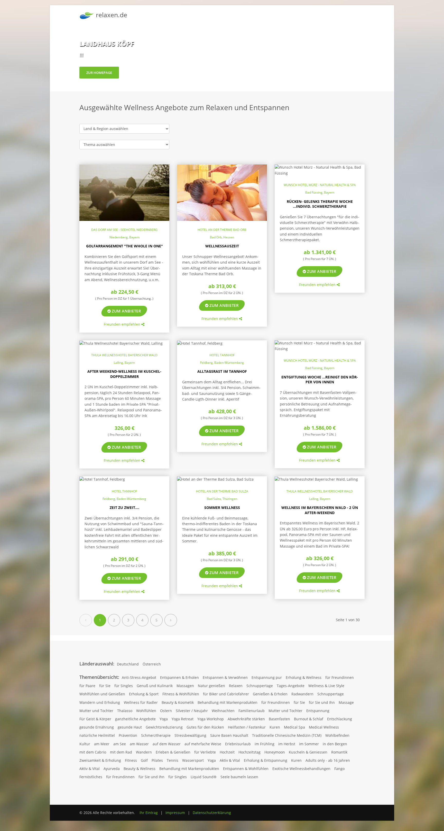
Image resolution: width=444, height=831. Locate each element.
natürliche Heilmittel (97, 735)
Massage (346, 702)
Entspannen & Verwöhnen (225, 677)
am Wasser (139, 743)
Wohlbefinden (337, 735)
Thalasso (124, 710)
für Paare (87, 685)
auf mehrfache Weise (202, 743)
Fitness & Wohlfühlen (180, 693)
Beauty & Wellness (139, 768)
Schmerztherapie (156, 735)
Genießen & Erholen (270, 693)
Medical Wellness (324, 727)
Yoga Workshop (210, 718)
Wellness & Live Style (326, 685)
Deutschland (128, 664)
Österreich (152, 664)
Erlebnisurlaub (238, 743)
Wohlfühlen (146, 710)
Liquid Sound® (204, 776)
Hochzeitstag (249, 752)
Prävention (128, 735)
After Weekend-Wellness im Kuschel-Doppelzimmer (124, 374)
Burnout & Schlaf (308, 718)
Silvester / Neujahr (192, 710)
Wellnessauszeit (222, 246)
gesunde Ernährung (96, 727)
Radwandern (302, 693)
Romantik (339, 752)
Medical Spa (294, 727)
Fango (339, 768)
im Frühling (264, 743)
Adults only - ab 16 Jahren (328, 760)
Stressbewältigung (190, 735)
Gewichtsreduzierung (164, 727)
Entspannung (317, 710)
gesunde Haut (130, 727)
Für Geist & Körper (95, 718)
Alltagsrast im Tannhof (222, 371)
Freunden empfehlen (122, 324)
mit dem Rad (121, 752)
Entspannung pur (267, 677)
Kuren (275, 727)
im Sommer (309, 743)
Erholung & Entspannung (265, 760)
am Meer (101, 743)
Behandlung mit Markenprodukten (227, 702)
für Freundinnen (339, 677)
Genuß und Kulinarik (155, 685)
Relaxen (236, 685)
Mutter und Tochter (96, 710)
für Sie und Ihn (322, 702)
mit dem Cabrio (92, 752)
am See (119, 743)
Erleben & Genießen (173, 752)
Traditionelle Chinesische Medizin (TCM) (286, 735)
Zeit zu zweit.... (124, 507)
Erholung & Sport (144, 693)
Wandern (144, 752)
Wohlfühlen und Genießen (102, 693)
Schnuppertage (259, 685)
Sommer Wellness (222, 507)
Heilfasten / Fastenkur (247, 727)
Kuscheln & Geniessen (308, 752)
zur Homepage (99, 72)
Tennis (172, 760)
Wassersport (193, 760)
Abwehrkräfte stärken (246, 718)
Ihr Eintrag (149, 812)
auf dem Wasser (167, 743)
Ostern (166, 710)
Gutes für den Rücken (205, 727)
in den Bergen (335, 743)
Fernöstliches (90, 776)
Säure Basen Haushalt (229, 735)
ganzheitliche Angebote (135, 718)
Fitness (131, 760)
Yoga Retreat (182, 718)
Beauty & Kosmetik (178, 702)
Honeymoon (274, 752)
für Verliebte (205, 752)
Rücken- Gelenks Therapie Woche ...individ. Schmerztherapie (320, 204)
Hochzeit (227, 752)
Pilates (157, 760)
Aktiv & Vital (230, 760)
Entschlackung (339, 718)
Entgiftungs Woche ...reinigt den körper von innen (319, 380)
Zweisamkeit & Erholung (100, 760)
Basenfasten (279, 718)
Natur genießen (211, 685)
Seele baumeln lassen (239, 776)
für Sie (104, 685)
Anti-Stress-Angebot (139, 677)
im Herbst (286, 743)
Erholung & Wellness (303, 677)
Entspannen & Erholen (179, 677)
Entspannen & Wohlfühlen (246, 768)
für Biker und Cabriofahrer (226, 693)
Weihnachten (223, 710)
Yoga (164, 718)
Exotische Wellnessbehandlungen (301, 768)
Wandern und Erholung (99, 702)
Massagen (185, 685)
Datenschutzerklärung (212, 812)
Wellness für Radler (141, 702)
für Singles (123, 685)
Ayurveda (112, 768)
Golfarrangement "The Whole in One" (124, 246)
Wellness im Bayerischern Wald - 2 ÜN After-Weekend (319, 510)
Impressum (175, 812)
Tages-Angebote (290, 685)
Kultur (84, 743)
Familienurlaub (251, 710)
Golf (144, 760)
